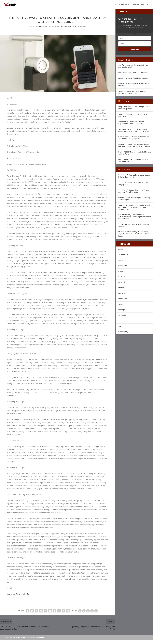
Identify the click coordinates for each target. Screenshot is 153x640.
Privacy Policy (140, 5)
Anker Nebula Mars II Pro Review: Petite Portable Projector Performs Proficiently (134, 145)
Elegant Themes (20, 637)
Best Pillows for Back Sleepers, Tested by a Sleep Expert (134, 198)
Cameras (121, 260)
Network (121, 282)
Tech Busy (42, 26)
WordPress (41, 637)
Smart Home (66, 26)
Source (10, 594)
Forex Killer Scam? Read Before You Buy (133, 78)
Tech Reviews (127, 101)
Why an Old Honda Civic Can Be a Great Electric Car (133, 84)
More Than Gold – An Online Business (133, 72)
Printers (121, 293)
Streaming (122, 315)
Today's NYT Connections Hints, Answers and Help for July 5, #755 (134, 191)
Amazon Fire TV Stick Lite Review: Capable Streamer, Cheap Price (131, 123)
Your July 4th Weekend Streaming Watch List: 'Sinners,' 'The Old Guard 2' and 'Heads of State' (134, 207)
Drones (121, 271)
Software (122, 304)
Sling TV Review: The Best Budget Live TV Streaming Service (134, 108)
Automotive (123, 255)
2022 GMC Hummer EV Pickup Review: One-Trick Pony (132, 115)
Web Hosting (123, 332)
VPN (120, 326)
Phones (121, 288)
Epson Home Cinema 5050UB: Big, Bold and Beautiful (133, 160)
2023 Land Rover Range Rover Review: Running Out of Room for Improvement (134, 130)
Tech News (126, 170)
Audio (120, 249)
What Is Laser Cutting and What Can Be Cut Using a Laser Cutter (133, 92)
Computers (122, 266)
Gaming (121, 277)
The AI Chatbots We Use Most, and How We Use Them (133, 225)
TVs (119, 321)
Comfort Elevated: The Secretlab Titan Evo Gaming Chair (133, 66)
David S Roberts (22, 594)
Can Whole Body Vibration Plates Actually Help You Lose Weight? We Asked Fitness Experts (134, 217)
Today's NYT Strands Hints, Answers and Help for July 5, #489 (134, 176)
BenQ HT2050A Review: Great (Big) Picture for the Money (134, 153)
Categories (121, 5)
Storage (121, 310)
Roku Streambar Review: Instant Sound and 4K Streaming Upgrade (133, 138)
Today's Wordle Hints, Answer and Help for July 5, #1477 (133, 183)
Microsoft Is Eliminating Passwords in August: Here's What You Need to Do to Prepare (133, 234)
